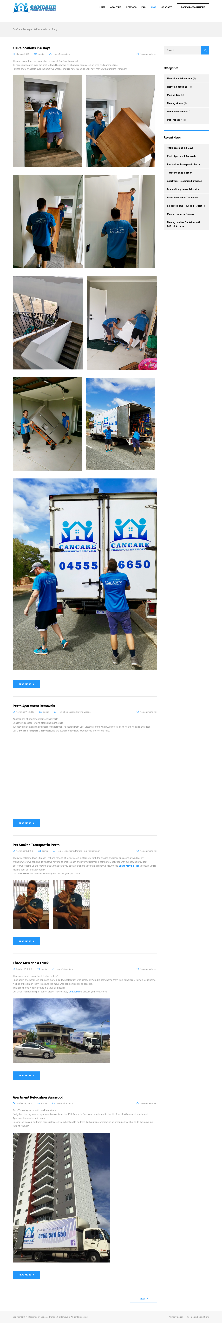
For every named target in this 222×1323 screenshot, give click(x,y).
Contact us (74, 991)
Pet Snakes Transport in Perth (183, 164)
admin (41, 54)
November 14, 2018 (25, 712)
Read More (25, 684)
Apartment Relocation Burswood (184, 181)
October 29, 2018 (24, 969)
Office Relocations (177, 111)
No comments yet (148, 54)
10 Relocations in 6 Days (180, 148)
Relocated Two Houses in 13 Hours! (186, 206)
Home (102, 7)
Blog (153, 7)
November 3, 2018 (24, 851)
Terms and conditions (198, 1317)
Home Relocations (61, 54)
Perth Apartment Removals (181, 156)
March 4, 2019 (22, 54)
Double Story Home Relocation (183, 189)
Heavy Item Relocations (179, 78)
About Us (115, 7)
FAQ (143, 7)
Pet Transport (94, 851)
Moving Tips (81, 851)
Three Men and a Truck (179, 172)
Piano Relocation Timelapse (182, 197)
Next (142, 1299)
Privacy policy (176, 1317)
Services (131, 7)
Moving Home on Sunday (180, 214)
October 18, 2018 (24, 1103)
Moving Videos (83, 712)
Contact (166, 7)
